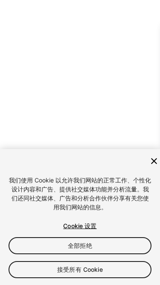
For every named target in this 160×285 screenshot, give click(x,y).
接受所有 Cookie (80, 269)
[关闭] (154, 161)
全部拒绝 (80, 245)
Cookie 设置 (79, 225)
